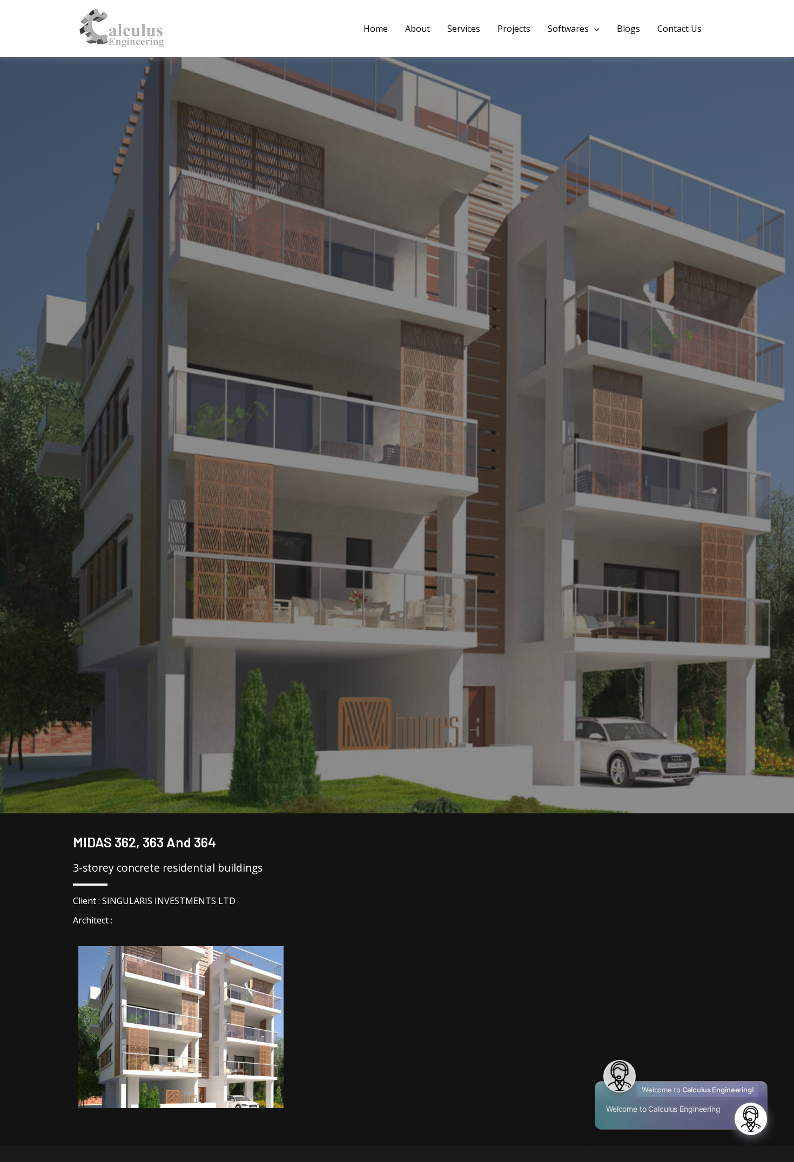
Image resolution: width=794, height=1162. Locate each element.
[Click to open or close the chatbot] (751, 1119)
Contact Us (679, 29)
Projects (513, 29)
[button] (594, 29)
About (417, 29)
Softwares (568, 29)
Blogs (628, 29)
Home (376, 29)
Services (463, 29)
